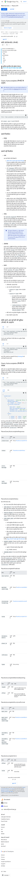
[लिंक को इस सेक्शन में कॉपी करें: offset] (3, 695)
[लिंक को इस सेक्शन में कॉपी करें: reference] (3, 656)
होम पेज (2, 32)
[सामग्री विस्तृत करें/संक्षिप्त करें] (14, 49)
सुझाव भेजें (5, 39)
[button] (11, 66)
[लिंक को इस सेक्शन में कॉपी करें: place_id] (3, 645)
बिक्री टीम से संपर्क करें (5, 841)
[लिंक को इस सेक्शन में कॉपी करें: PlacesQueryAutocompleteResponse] (2, 433)
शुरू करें (4, 9)
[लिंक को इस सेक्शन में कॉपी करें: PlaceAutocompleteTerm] (18, 756)
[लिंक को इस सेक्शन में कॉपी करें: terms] (6, 617)
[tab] (3, 326)
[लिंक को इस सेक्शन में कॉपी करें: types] (6, 664)
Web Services (5, 6)
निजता (5, 871)
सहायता (2, 844)
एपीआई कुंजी (16, 89)
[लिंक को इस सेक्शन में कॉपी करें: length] (3, 689)
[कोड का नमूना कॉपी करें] (26, 329)
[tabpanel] (14, 332)
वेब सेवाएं (2, 833)
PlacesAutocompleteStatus (19, 450)
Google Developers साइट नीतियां (7, 791)
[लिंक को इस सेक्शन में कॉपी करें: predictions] (3, 442)
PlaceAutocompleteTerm (21, 616)
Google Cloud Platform (6, 861)
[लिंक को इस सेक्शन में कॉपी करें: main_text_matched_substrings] (3, 722)
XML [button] (8, 390)
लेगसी (17, 33)
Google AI (3, 863)
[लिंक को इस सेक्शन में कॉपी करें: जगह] (7, 214)
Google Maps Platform (13, 32)
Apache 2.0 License (5, 790)
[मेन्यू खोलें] (2, 1)
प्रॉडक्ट (6, 32)
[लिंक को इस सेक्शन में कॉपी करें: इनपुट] (8, 138)
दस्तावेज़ (21, 32)
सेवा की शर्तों (3, 846)
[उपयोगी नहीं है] (17, 36)
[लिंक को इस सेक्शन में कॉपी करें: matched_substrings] (3, 591)
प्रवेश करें (24, 1)
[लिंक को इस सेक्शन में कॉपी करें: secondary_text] (5, 734)
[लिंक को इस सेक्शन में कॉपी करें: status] (7, 450)
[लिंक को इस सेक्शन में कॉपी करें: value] (3, 772)
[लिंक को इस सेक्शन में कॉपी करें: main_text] (3, 713)
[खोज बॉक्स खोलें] (21, 1)
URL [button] (3, 326)
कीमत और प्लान (4, 839)
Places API (15, 6)
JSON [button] (3, 390)
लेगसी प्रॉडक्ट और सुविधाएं (10, 15)
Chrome (3, 857)
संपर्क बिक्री (12, 9)
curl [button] (7, 326)
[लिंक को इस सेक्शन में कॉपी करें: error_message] (3, 469)
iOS (2, 829)
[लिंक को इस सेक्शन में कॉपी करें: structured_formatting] (3, 604)
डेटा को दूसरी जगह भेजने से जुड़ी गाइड (15, 17)
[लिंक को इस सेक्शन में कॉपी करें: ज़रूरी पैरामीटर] (11, 134)
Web (2, 831)
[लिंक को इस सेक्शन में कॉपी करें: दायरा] (8, 265)
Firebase (3, 859)
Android (2, 827)
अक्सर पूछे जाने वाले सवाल (6, 816)
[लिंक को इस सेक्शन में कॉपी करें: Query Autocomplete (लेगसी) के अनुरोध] (6, 83)
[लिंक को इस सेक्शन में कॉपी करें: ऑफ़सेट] (9, 244)
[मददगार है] (15, 36)
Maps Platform (15, 2)
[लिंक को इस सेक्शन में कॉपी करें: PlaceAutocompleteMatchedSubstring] (2, 680)
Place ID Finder (4, 821)
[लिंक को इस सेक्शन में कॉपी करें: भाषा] (7, 155)
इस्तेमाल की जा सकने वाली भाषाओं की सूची (15, 160)
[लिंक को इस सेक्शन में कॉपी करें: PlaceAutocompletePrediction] (21, 569)
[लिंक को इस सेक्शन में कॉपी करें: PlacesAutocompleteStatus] (20, 499)
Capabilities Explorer (5, 819)
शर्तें (1, 871)
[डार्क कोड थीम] (26, 115)
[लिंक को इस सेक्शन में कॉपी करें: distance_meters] (7, 638)
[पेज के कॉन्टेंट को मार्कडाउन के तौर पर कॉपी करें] (7, 45)
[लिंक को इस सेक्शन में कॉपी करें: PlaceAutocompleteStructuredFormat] (2, 704)
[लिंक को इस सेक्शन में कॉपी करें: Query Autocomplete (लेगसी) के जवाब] (6, 366)
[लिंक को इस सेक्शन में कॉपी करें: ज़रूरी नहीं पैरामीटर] (14, 151)
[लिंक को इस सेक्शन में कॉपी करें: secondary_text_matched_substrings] (3, 745)
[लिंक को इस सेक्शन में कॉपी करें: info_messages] (3, 485)
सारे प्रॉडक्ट (3, 866)
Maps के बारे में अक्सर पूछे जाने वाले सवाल (16, 539)
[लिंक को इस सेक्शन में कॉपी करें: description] (3, 577)
